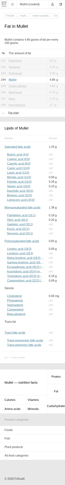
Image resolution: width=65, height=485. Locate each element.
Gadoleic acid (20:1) (20, 224)
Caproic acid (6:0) (18, 159)
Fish (7, 438)
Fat (56, 391)
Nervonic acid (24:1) (20, 233)
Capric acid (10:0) (18, 168)
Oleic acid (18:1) (17, 219)
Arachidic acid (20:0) (20, 190)
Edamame (15, 60)
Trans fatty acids (15, 332)
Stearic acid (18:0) (18, 186)
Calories (10, 399)
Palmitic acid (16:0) (19, 181)
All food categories (16, 455)
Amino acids (12, 408)
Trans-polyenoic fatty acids (24, 344)
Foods (9, 430)
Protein (56, 376)
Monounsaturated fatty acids (22, 207)
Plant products (14, 447)
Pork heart (15, 73)
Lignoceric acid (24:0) (21, 199)
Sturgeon (14, 67)
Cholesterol (14, 296)
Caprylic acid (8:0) (18, 163)
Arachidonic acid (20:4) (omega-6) (28, 271)
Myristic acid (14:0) (19, 177)
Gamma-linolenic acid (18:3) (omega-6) (32, 262)
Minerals (33, 408)
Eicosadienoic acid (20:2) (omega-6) (30, 267)
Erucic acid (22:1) (18, 228)
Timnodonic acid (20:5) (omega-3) (28, 276)
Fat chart (13, 112)
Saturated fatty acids (18, 146)
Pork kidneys (17, 105)
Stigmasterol (15, 305)
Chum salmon (18, 86)
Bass (12, 98)
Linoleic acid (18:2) (19, 248)
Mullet (12, 79)
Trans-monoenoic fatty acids (25, 340)
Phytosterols (15, 300)
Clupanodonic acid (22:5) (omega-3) (30, 280)
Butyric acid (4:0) (18, 154)
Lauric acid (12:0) (18, 172)
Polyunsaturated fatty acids (22, 241)
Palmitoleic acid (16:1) (21, 215)
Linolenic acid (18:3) (20, 253)
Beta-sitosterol (16, 314)
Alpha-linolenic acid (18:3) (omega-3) (30, 257)
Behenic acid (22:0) (19, 195)
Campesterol (15, 309)
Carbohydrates (56, 406)
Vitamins (33, 399)
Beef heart (15, 92)
